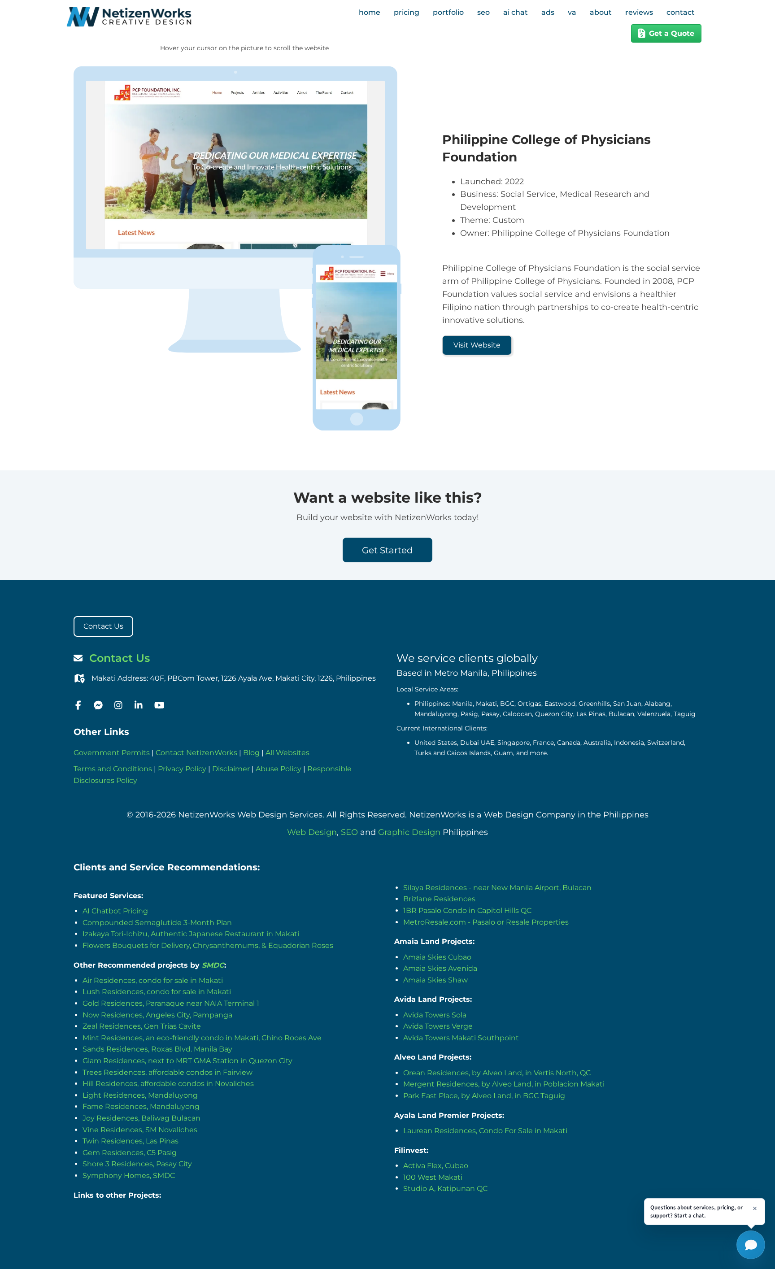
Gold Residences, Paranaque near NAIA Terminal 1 (171, 1003)
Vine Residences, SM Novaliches (140, 1130)
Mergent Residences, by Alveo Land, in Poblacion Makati (504, 1084)
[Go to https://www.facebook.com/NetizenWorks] (78, 706)
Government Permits (112, 752)
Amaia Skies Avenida (440, 968)
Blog (251, 752)
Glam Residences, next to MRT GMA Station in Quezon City (187, 1060)
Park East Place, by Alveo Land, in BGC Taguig (484, 1095)
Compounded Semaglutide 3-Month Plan (157, 922)
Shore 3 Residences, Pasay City (137, 1164)
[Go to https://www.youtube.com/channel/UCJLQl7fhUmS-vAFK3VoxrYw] (158, 706)
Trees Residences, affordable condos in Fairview (168, 1072)
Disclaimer (231, 769)
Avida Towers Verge (438, 1026)
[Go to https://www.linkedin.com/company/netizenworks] (138, 706)
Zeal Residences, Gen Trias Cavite (142, 1026)
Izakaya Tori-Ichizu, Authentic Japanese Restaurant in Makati (191, 934)
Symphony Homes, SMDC (129, 1175)
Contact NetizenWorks (196, 752)
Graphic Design (409, 832)
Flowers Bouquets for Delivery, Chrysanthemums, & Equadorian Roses (208, 945)
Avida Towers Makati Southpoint (461, 1038)
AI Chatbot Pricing (115, 911)
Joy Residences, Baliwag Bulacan (141, 1118)
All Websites (287, 752)
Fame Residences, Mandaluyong (141, 1106)
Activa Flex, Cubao (435, 1165)
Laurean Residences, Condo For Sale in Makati (485, 1130)
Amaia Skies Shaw (435, 980)
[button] (477, 345)
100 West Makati (432, 1177)
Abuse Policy (278, 769)
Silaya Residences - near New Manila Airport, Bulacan (497, 887)
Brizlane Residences (439, 899)
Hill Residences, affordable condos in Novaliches (168, 1083)
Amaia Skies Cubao (437, 957)
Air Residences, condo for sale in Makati (153, 980)
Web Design (312, 832)
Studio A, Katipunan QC (445, 1188)
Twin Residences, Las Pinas (131, 1141)
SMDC (213, 965)
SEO (349, 832)
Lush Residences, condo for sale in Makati (157, 991)
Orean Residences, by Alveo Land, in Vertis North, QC (497, 1073)
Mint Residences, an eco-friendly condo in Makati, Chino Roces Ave (202, 1038)
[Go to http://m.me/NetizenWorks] (98, 706)
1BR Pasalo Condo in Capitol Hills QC (467, 910)
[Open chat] (750, 1244)
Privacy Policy (182, 769)
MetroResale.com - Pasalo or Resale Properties (486, 922)
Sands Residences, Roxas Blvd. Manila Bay (157, 1049)
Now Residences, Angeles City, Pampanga (157, 1015)
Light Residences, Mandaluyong (140, 1095)
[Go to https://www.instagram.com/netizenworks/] (118, 706)
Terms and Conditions (113, 769)
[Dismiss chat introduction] (755, 1208)
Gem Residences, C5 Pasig (130, 1152)
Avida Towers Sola (434, 1015)
